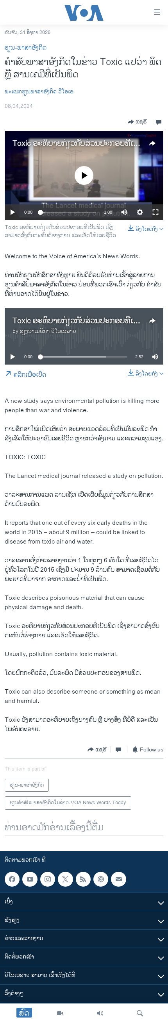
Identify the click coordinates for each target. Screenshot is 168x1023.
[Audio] (100, 1013)
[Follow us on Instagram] (47, 879)
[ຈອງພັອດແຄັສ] (118, 879)
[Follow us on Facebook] (12, 879)
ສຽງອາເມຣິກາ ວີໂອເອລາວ (48, 331)
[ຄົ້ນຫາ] (140, 1013)
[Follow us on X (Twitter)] (65, 879)
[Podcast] (100, 879)
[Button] (137, 122)
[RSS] (83, 879)
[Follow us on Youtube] (29, 879)
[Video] (60, 1013)
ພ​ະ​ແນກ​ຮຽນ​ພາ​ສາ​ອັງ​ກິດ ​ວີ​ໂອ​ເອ (39, 91)
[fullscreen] (155, 212)
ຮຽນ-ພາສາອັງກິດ (25, 48)
